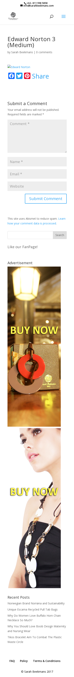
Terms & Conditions (46, 661)
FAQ (12, 661)
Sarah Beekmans (22, 52)
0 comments (44, 52)
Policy (24, 661)
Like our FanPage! (22, 246)
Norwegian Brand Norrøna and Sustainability (36, 603)
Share (40, 76)
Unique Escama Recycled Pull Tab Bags (32, 609)
